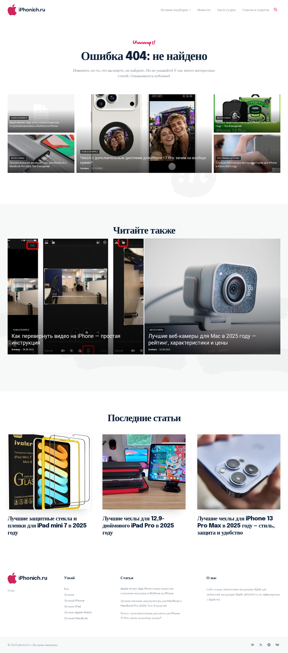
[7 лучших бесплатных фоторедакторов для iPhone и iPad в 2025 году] (247, 154)
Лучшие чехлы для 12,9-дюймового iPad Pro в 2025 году (138, 526)
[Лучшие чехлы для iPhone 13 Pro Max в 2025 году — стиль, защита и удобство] (238, 471)
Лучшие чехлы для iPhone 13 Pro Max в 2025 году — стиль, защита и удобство (235, 526)
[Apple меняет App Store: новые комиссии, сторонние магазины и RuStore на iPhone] (41, 113)
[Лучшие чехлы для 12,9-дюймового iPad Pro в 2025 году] (144, 471)
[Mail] (252, 645)
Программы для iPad (228, 158)
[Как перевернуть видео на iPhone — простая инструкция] (76, 297)
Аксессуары (17, 158)
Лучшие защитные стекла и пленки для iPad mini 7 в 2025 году (47, 526)
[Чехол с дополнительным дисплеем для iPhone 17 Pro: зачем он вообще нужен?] (144, 133)
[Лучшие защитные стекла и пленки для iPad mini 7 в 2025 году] (49, 471)
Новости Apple (19, 118)
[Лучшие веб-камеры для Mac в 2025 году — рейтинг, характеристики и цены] (212, 297)
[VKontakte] (277, 645)
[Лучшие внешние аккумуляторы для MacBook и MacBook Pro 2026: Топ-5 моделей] (41, 154)
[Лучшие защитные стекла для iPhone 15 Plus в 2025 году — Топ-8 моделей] (247, 113)
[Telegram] (269, 645)
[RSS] (261, 645)
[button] (275, 10)
